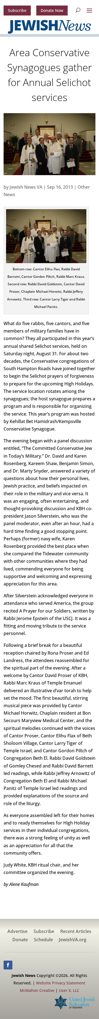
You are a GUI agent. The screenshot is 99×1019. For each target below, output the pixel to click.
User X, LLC (69, 990)
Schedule (43, 940)
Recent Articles (75, 931)
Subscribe (17, 10)
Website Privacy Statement (60, 983)
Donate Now (52, 10)
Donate (20, 940)
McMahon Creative (37, 990)
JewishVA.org (72, 940)
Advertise (17, 931)
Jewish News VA (26, 187)
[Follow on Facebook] (8, 965)
